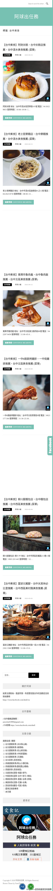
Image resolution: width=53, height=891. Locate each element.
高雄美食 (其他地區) (13, 769)
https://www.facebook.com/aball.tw (16, 700)
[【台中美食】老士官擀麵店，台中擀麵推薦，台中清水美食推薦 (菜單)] (26, 167)
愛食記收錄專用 (11, 789)
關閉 (13, 741)
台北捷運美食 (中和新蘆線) (16, 754)
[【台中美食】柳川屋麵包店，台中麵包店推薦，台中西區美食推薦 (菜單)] (26, 533)
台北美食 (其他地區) (13, 760)
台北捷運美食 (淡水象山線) (16, 744)
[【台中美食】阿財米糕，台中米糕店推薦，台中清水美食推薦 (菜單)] (26, 81)
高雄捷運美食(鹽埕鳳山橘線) (17, 766)
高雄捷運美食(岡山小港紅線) (17, 763)
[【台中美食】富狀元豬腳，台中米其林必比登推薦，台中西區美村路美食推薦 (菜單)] (26, 622)
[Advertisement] (26, 242)
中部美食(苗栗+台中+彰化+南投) (18, 776)
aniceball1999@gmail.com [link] (13, 722)
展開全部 (6, 741)
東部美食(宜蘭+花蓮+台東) (16, 782)
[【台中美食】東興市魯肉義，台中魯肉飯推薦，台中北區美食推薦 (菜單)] (26, 308)
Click (50, 445)
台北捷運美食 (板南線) (14, 747)
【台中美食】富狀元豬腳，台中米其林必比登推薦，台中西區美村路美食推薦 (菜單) (25, 588)
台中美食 (7, 55)
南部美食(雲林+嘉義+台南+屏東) (18, 779)
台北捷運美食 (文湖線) (14, 757)
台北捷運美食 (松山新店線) (16, 750)
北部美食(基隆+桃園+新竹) (16, 773)
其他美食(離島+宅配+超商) (16, 785)
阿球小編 (18, 55)
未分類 (8, 792)
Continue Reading (22, 118)
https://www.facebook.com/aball (22, 725)
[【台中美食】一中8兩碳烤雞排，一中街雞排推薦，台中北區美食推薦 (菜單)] (26, 392)
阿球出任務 (26, 16)
